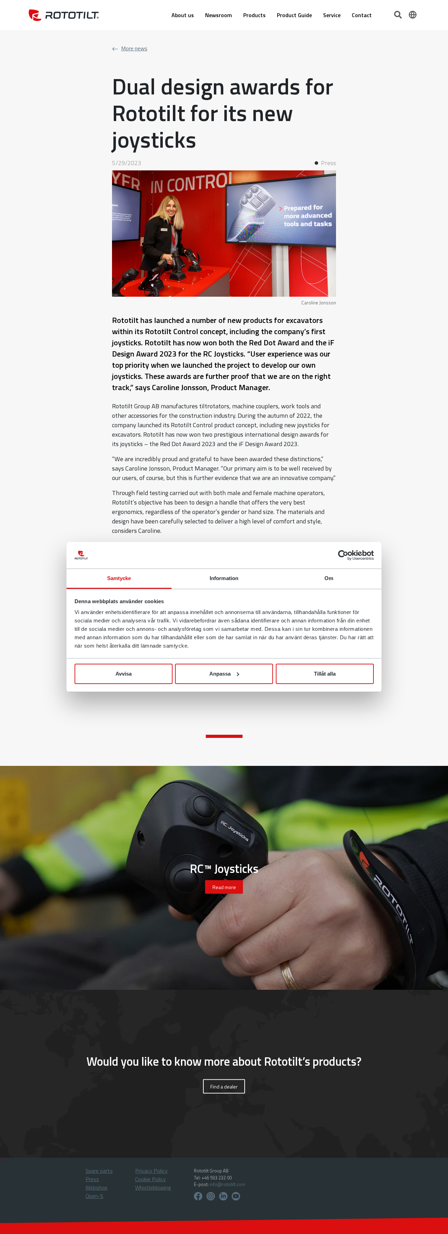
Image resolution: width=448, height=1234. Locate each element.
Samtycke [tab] (119, 578)
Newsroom (218, 15)
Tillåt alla (325, 674)
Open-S (94, 1196)
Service (332, 15)
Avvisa (123, 674)
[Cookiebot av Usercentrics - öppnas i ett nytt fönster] (343, 555)
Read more (224, 887)
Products (254, 15)
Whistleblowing (153, 1187)
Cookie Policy (150, 1179)
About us (183, 15)
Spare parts (99, 1170)
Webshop (96, 1187)
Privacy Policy (151, 1170)
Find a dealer (224, 1086)
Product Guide (294, 15)
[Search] (398, 14)
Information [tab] (224, 578)
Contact (362, 15)
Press (92, 1179)
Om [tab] (328, 578)
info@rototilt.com (227, 1184)
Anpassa (220, 674)
